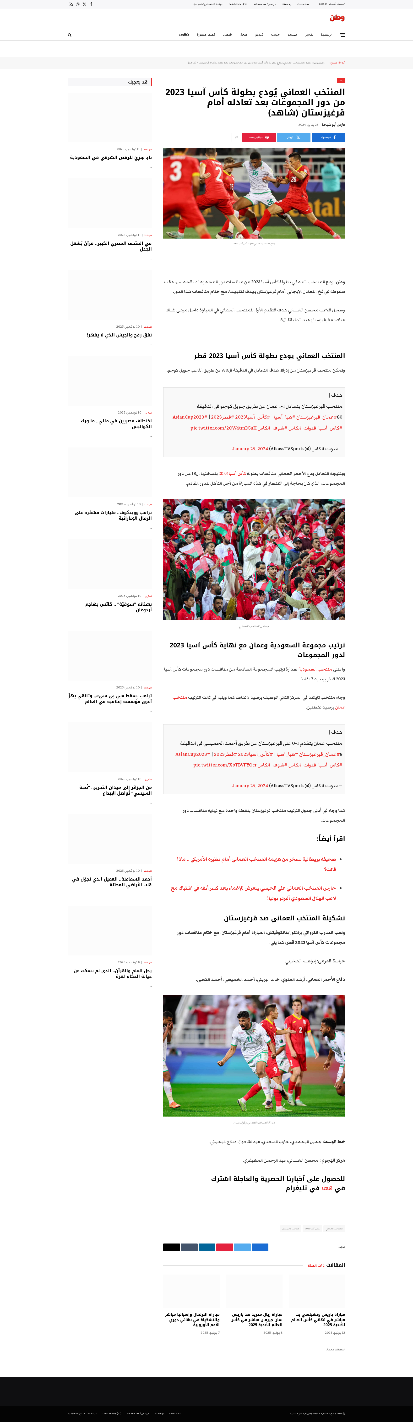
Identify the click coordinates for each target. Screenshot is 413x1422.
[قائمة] (342, 35)
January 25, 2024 (250, 449)
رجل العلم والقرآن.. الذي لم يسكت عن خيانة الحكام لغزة (113, 974)
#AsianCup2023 (190, 417)
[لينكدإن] (362, 294)
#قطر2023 (222, 417)
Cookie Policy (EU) (238, 4)
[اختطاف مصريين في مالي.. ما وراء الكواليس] (110, 381)
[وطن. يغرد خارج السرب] (337, 19)
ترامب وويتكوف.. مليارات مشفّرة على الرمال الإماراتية (113, 515)
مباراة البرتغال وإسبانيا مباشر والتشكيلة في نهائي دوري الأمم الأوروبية (192, 1320)
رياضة (308, 63)
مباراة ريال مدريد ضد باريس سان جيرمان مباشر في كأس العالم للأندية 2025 (256, 1320)
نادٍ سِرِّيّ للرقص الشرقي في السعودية (111, 157)
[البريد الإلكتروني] (362, 318)
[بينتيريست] (362, 306)
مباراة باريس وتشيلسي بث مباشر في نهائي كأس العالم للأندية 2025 (318, 1320)
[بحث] (70, 35)
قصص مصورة (206, 34)
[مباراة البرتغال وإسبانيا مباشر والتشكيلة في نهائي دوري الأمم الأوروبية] (191, 1291)
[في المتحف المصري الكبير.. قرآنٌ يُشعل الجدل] (110, 203)
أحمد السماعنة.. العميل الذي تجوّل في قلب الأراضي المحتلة (112, 882)
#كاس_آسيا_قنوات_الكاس (315, 428)
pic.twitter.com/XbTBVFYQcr (225, 765)
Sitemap (286, 4)
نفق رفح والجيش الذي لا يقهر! (119, 335)
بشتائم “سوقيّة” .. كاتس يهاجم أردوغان (118, 607)
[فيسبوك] (362, 270)
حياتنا (275, 34)
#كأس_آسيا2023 (252, 417)
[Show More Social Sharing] (236, 137)
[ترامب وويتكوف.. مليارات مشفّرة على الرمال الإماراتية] (110, 472)
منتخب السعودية (316, 669)
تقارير (309, 34)
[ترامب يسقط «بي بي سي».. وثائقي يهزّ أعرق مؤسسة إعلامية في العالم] (110, 656)
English (184, 34)
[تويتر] (362, 282)
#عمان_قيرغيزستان (316, 417)
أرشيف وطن (319, 63)
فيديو (259, 34)
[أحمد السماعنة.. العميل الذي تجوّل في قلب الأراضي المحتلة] (110, 839)
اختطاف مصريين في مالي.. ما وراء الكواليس (116, 424)
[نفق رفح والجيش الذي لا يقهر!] (110, 295)
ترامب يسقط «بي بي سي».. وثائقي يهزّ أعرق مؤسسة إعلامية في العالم (110, 699)
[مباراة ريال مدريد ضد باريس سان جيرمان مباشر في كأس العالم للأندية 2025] (254, 1291)
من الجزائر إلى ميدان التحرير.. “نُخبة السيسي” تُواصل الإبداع (115, 790)
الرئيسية (326, 34)
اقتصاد (228, 34)
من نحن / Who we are (265, 4)
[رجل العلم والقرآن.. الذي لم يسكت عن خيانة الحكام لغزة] (110, 930)
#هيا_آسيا (284, 417)
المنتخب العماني (334, 1229)
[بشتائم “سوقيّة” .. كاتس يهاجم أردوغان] (110, 564)
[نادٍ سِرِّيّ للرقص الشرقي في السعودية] (110, 117)
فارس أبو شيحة (333, 124)
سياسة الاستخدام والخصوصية (208, 4)
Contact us (303, 4)
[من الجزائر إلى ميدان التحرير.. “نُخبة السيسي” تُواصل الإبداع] (110, 747)
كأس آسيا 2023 (232, 473)
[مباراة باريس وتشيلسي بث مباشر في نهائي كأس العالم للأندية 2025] (317, 1291)
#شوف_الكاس (273, 428)
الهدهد (293, 34)
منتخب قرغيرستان (291, 1229)
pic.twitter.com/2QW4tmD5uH (223, 428)
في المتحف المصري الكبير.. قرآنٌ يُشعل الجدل (111, 246)
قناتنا (327, 1189)
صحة (244, 34)
